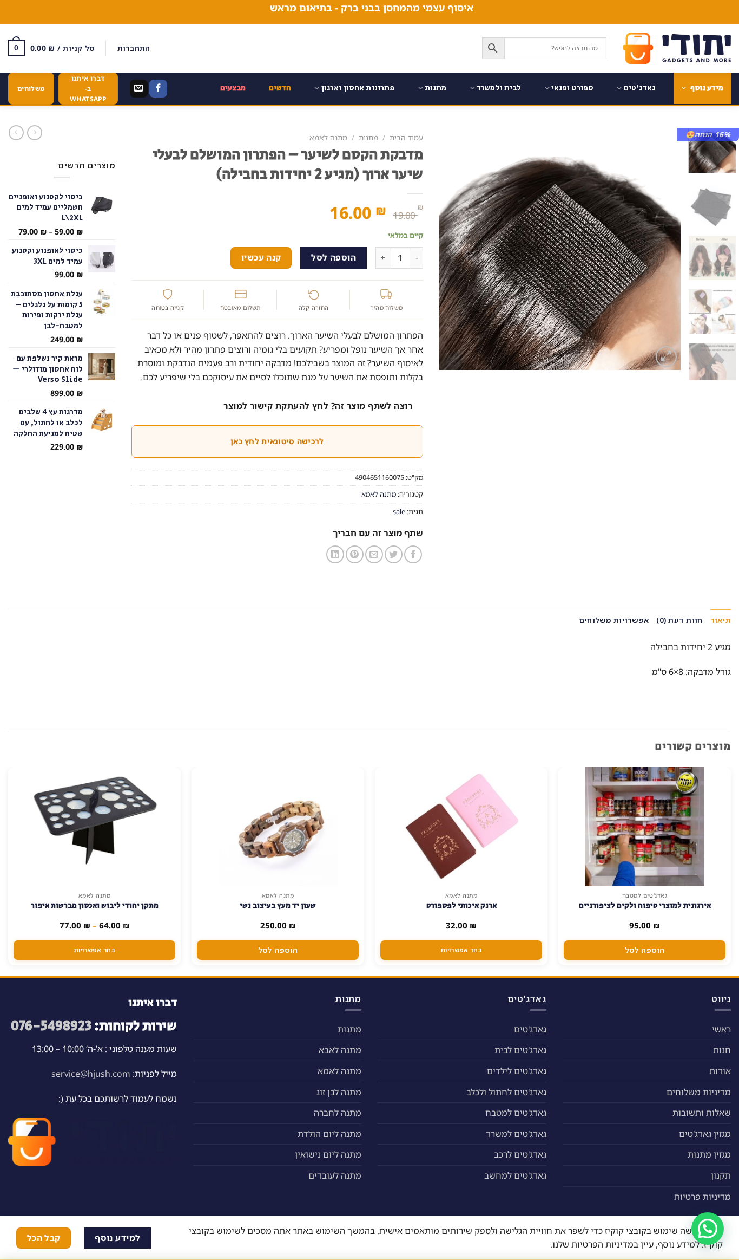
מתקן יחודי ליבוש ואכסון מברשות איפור (95, 906)
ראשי (721, 1029)
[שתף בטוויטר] (394, 554)
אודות (720, 1071)
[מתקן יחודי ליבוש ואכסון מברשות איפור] (94, 826)
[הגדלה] (666, 356)
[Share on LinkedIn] (335, 554)
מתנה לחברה (337, 1113)
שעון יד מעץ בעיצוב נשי (278, 906)
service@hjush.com (90, 1074)
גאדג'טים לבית (520, 1050)
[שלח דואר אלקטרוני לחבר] (374, 554)
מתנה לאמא (328, 137)
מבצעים (233, 88)
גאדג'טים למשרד (516, 1134)
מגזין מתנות (709, 1154)
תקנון (721, 1175)
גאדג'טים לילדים (516, 1071)
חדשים (280, 88)
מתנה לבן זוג (338, 1092)
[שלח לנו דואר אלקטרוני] (139, 89)
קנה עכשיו (261, 257)
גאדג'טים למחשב (515, 1175)
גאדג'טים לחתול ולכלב (506, 1092)
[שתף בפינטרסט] (355, 554)
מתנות (436, 88)
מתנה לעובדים (334, 1175)
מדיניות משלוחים (699, 1092)
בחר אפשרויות (461, 950)
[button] (707, 1228)
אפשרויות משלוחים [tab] (614, 620)
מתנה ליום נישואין (328, 1154)
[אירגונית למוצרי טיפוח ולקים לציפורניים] (644, 826)
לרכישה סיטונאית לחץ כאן (277, 441)
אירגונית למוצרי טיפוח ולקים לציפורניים (645, 906)
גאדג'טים (639, 88)
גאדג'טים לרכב (520, 1154)
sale (399, 511)
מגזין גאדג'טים (705, 1134)
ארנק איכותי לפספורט (461, 906)
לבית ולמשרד (499, 88)
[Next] (449, 249)
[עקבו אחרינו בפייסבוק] (158, 89)
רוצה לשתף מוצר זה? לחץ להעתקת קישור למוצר (317, 406)
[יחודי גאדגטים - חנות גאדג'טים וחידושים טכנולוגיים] (677, 48)
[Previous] (662, 249)
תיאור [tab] (720, 620)
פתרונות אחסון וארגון (358, 88)
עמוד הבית (406, 137)
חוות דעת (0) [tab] (679, 620)
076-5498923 (51, 1026)
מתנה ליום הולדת (329, 1134)
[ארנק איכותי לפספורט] (461, 826)
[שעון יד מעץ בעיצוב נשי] (278, 826)
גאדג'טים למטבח (515, 1113)
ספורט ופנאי (572, 88)
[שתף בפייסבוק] (413, 554)
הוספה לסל (333, 257)
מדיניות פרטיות (702, 1197)
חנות (722, 1050)
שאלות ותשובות (701, 1113)
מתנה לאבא (340, 1050)
